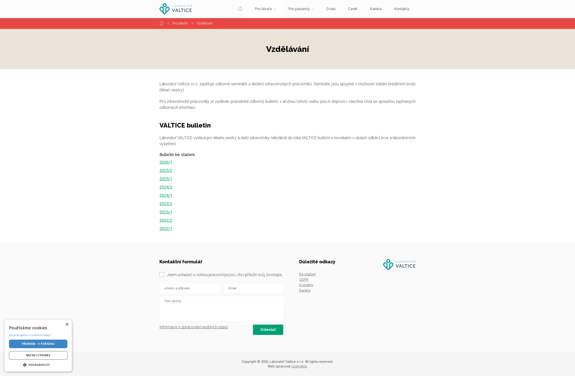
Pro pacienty (299, 9)
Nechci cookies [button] (38, 355)
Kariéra (376, 9)
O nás (331, 9)
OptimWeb (299, 366)
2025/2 (165, 170)
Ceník (352, 9)
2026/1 (165, 162)
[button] (38, 365)
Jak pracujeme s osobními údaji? (30, 335)
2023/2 (165, 203)
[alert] (38, 346)
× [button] (67, 324)
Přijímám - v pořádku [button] (38, 344)
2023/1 (165, 212)
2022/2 (165, 220)
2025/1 (165, 178)
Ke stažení (307, 274)
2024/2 (165, 187)
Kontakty (401, 9)
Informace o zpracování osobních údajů (193, 327)
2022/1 (165, 228)
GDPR (303, 279)
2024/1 (165, 195)
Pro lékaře (263, 9)
